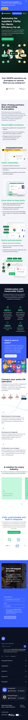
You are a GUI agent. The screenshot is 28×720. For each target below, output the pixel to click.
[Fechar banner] (26, 1)
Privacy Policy (9, 611)
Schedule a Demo (11, 356)
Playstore (22, 690)
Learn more (4, 8)
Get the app (13, 690)
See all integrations (14, 532)
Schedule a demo (17, 13)
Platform (7, 656)
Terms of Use (17, 609)
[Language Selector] (24, 13)
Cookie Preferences (10, 707)
